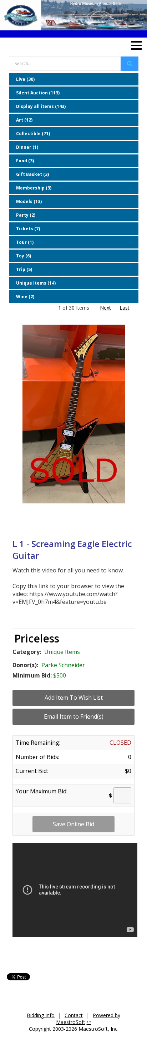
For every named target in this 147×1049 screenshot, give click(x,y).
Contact (74, 1015)
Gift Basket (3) (32, 174)
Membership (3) (33, 188)
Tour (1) (25, 242)
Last (125, 307)
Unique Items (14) (36, 283)
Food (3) (25, 161)
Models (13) (29, 201)
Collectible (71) (33, 133)
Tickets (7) (28, 229)
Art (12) (24, 120)
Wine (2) (25, 297)
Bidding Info (41, 1015)
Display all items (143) (41, 106)
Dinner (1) (27, 147)
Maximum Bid (48, 791)
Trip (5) (24, 269)
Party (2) (25, 215)
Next (105, 307)
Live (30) (25, 79)
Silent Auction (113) (38, 93)
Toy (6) (23, 256)
